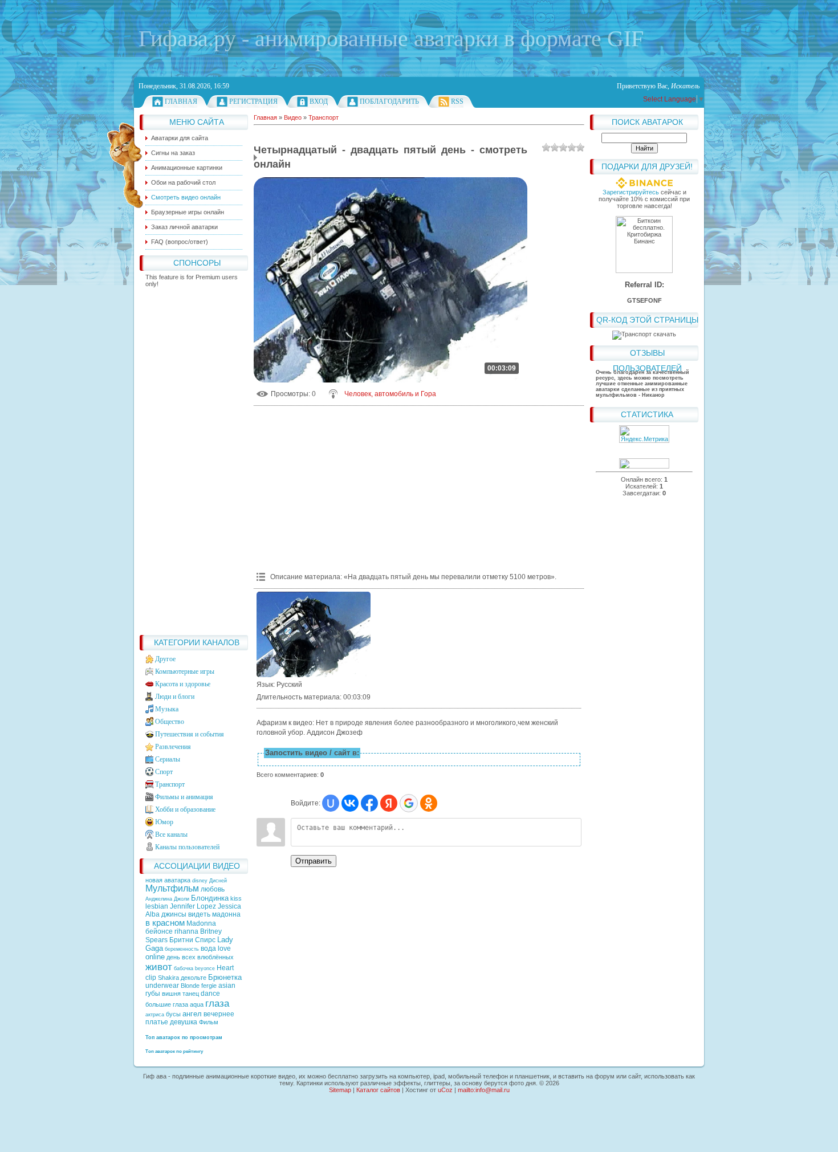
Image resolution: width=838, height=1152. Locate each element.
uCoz (445, 1089)
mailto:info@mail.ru (484, 1089)
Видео (293, 117)
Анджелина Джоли (167, 899)
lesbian (156, 906)
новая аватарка (168, 880)
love (224, 948)
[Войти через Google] (409, 803)
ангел (192, 1013)
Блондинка (210, 898)
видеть (199, 914)
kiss (236, 898)
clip (150, 978)
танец (190, 993)
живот (158, 966)
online (155, 956)
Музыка (166, 709)
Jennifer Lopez (193, 906)
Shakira (168, 977)
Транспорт (170, 784)
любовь (213, 889)
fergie (209, 985)
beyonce (205, 968)
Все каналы (171, 834)
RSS (457, 101)
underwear (162, 986)
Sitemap (340, 1089)
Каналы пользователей (187, 847)
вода (208, 948)
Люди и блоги (174, 697)
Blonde (190, 985)
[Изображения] (314, 634)
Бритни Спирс (192, 940)
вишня (171, 993)
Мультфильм (172, 888)
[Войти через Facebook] (369, 803)
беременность (182, 949)
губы (152, 994)
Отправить (313, 861)
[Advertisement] (193, 458)
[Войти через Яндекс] (388, 803)
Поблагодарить (389, 101)
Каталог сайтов (378, 1089)
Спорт (164, 772)
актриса (154, 1014)
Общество (169, 722)
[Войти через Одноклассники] (428, 803)
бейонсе (159, 931)
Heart (225, 968)
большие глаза (166, 1004)
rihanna (186, 931)
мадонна (226, 914)
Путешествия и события (189, 734)
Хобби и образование (185, 809)
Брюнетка (225, 977)
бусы (173, 1014)
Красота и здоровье (182, 684)
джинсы (173, 914)
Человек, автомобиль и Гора (390, 394)
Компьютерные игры (184, 671)
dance (210, 994)
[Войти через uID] (330, 803)
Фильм (208, 1022)
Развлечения (173, 747)
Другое (165, 659)
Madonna (201, 923)
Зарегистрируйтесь (631, 192)
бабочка (183, 968)
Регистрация (253, 101)
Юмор (164, 822)
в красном (165, 922)
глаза (217, 1003)
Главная (181, 101)
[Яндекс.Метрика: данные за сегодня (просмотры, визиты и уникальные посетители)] (644, 434)
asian (226, 986)
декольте (193, 977)
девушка (183, 1022)
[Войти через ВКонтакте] (350, 803)
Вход (319, 101)
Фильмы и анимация (184, 797)
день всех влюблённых (200, 957)
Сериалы (167, 759)
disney (200, 881)
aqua (197, 1004)
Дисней (218, 881)
